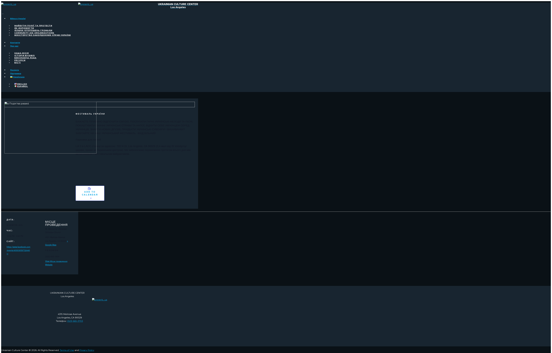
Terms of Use (67, 350)
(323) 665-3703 (75, 321)
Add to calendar (90, 193)
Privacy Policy (86, 350)
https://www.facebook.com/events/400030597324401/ (18, 250)
